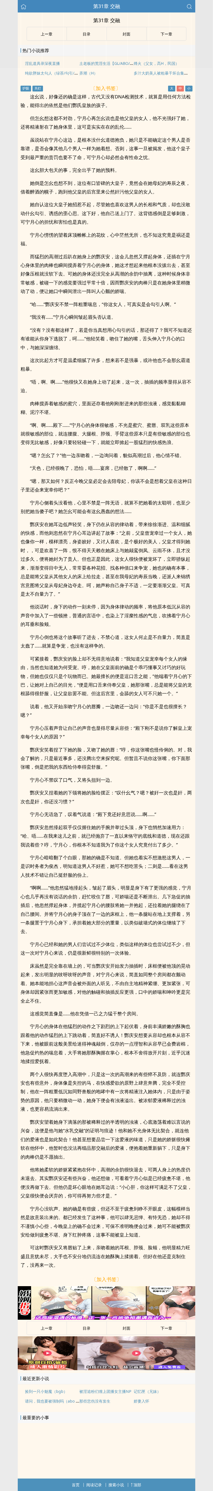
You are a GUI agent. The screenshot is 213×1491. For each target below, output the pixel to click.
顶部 (137, 1484)
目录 (86, 1328)
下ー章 (166, 1328)
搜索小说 (116, 1484)
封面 (126, 1328)
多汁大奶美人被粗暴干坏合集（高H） (166, 73)
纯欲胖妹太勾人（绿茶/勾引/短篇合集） (59, 73)
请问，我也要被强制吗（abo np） (55, 1401)
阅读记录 (94, 1484)
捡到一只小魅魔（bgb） (46, 1391)
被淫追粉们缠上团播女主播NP (105, 1391)
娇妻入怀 (141, 1401)
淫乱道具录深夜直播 (42, 63)
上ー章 (46, 1328)
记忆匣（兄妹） (147, 1391)
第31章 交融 (106, 6)
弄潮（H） (88, 73)
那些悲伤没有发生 (94, 1401)
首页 (76, 1484)
